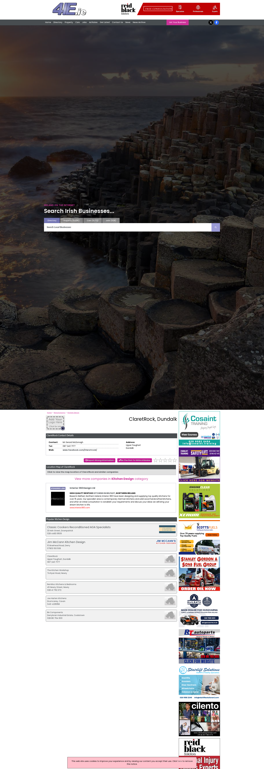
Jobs (84, 22)
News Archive (139, 22)
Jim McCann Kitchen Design (66, 542)
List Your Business (177, 22)
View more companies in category (111, 479)
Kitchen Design (73, 413)
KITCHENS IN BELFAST (104, 493)
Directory (57, 22)
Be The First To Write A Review (135, 460)
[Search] (215, 227)
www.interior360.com (80, 507)
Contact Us (117, 22)
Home (48, 22)
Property (69, 22)
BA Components (55, 612)
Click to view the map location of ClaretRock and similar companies (82, 472)
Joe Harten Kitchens (56, 598)
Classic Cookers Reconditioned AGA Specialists (79, 527)
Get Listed (105, 22)
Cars (77, 22)
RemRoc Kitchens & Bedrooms (61, 584)
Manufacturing (59, 413)
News (127, 22)
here (180, 761)
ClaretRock (52, 556)
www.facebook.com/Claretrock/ (80, 450)
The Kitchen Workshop (58, 570)
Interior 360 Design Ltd (82, 488)
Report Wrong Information (100, 460)
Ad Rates (93, 22)
